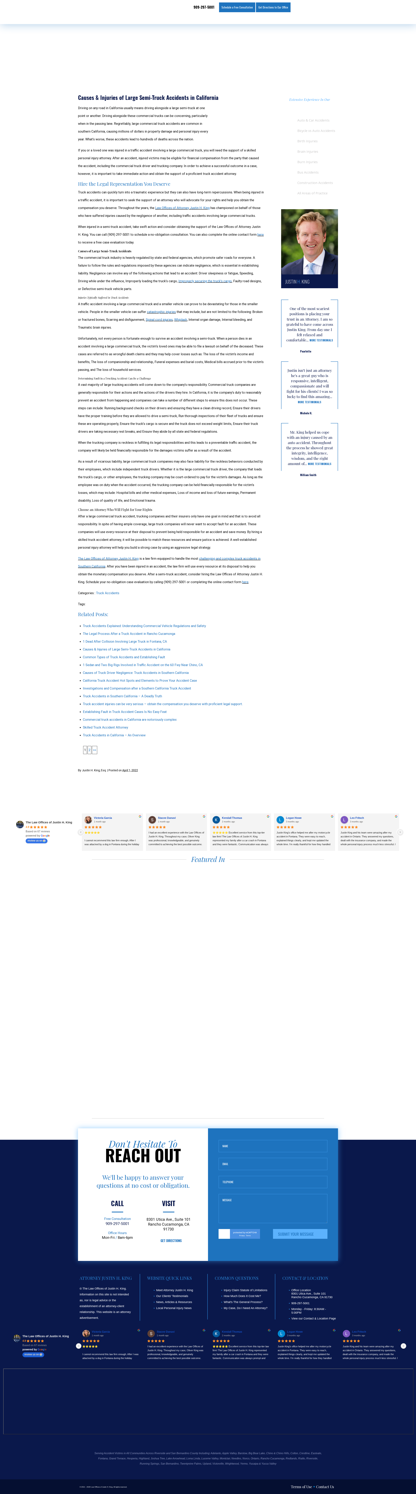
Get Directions (171, 1240)
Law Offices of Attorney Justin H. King (182, 208)
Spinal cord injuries (159, 320)
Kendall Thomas (232, 818)
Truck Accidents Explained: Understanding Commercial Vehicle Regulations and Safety (144, 626)
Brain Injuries (307, 151)
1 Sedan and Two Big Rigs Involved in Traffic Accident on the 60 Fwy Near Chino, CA (143, 665)
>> (94, 750)
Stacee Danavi (167, 818)
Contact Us (325, 1486)
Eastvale (316, 1453)
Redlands (291, 1458)
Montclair (225, 1458)
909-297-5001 (204, 7)
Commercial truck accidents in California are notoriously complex (130, 720)
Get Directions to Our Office (273, 7)
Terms (248, 1236)
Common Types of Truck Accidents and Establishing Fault (124, 657)
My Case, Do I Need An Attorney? (245, 1308)
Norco (245, 1458)
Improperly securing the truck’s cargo (205, 281)
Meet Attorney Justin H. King (174, 1290)
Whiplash (180, 320)
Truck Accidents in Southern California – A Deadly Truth (122, 696)
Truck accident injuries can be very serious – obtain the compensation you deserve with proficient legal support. (163, 704)
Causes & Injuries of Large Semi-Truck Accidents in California (126, 649)
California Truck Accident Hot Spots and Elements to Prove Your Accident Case (140, 681)
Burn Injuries (307, 162)
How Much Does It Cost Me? (242, 1296)
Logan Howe (294, 818)
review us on (35, 840)
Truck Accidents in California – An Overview (114, 735)
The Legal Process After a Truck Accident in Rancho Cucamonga (129, 634)
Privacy (242, 1236)
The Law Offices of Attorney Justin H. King (108, 559)
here (260, 235)
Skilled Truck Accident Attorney (105, 727)
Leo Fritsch (357, 818)
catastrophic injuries (161, 312)
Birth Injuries (307, 141)
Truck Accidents (107, 593)
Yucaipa (253, 1463)
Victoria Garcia (103, 818)
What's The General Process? (243, 1302)
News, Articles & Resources (174, 1302)
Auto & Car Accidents (313, 120)
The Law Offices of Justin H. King (49, 822)
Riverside (311, 1458)
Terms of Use (301, 1486)
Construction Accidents (315, 183)
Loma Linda (193, 1458)
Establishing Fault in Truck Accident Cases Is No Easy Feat (125, 712)
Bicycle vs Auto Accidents (316, 130)
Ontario (255, 1458)
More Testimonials (321, 340)
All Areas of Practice (312, 193)
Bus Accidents (308, 172)
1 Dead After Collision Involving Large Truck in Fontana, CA (125, 641)
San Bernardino (170, 1463)
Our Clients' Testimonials (172, 1296)
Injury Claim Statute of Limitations (245, 1290)
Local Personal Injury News (174, 1308)
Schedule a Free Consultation (237, 7)
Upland (207, 1463)
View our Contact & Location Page (313, 1318)
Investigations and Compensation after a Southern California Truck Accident (137, 688)
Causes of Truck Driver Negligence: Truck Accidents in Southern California (136, 673)
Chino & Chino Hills (277, 1453)
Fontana (103, 1458)
